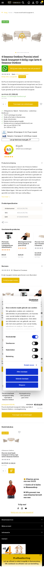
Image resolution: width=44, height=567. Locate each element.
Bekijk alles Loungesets (9, 77)
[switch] (35, 283)
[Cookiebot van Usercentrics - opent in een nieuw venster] (29, 240)
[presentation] (2, 36)
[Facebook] (18, 508)
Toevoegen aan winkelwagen (23, 104)
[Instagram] (22, 508)
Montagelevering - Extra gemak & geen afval (24, 395)
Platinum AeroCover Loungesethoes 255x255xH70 (25, 351)
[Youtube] (26, 508)
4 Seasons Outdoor (22, 74)
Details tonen (29, 305)
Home (10, 12)
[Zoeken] (23, 2)
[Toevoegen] (11, 470)
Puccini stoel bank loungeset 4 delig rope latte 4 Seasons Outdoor (10, 455)
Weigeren (22, 325)
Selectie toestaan (22, 319)
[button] (16, 52)
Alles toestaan (22, 312)
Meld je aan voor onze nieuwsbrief (22, 512)
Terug (5, 12)
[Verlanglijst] (37, 2)
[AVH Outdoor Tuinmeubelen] (14, 2)
